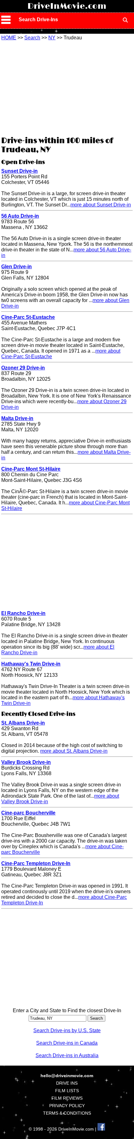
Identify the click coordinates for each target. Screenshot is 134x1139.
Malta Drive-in (17, 418)
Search (32, 37)
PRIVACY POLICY (67, 1105)
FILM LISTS (67, 1090)
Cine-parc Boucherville (28, 812)
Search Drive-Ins (38, 19)
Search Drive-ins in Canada (67, 1043)
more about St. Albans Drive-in (74, 751)
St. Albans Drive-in (23, 722)
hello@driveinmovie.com (67, 1075)
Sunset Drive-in (19, 171)
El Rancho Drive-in (23, 613)
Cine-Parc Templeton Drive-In (35, 863)
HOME (8, 37)
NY (51, 37)
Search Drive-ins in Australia (67, 1055)
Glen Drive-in (16, 266)
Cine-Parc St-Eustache (28, 317)
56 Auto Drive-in (20, 216)
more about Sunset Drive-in (100, 204)
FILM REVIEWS (67, 1098)
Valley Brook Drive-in (26, 762)
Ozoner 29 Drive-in (23, 367)
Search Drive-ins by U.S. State (67, 1030)
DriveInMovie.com (66, 6)
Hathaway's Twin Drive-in (30, 663)
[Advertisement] (67, 87)
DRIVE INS (67, 1083)
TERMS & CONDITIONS (67, 1113)
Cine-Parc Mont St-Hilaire (30, 469)
